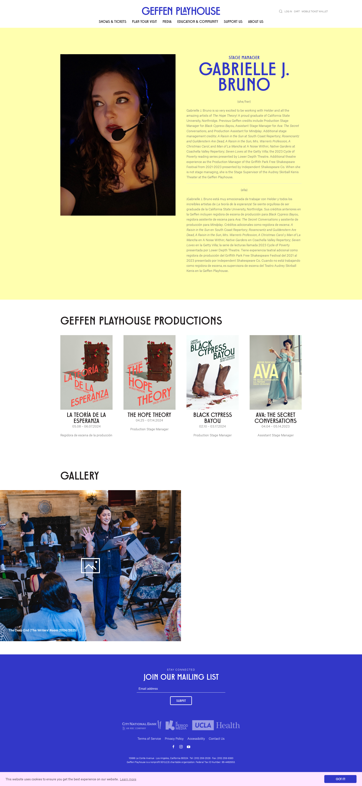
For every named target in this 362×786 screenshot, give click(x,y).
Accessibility (196, 738)
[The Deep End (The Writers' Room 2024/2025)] (90, 565)
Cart (297, 11)
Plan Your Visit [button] (144, 21)
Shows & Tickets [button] (112, 21)
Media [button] (167, 21)
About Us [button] (255, 21)
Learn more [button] (128, 779)
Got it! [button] (340, 779)
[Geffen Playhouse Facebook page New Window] (173, 747)
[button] (281, 11)
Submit (181, 700)
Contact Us (217, 738)
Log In (288, 11)
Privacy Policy (174, 738)
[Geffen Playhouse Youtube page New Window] (188, 747)
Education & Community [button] (197, 21)
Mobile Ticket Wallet (315, 11)
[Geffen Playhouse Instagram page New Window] (181, 747)
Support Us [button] (233, 21)
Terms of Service (149, 738)
